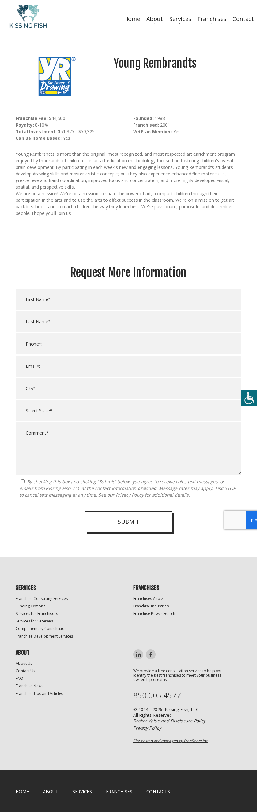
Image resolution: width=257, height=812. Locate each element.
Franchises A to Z (148, 598)
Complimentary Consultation (41, 628)
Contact (243, 19)
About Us (24, 663)
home (22, 791)
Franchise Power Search (154, 613)
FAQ (19, 678)
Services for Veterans (34, 621)
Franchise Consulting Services (42, 598)
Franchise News (29, 686)
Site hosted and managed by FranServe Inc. (170, 740)
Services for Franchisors (37, 613)
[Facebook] (151, 654)
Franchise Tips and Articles (39, 693)
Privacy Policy (130, 495)
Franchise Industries (151, 606)
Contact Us (25, 671)
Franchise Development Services (44, 636)
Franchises (211, 19)
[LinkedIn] (138, 654)
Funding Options (30, 606)
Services (180, 19)
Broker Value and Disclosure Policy (169, 721)
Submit (128, 521)
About (154, 19)
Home (132, 19)
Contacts (158, 791)
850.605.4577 (157, 695)
